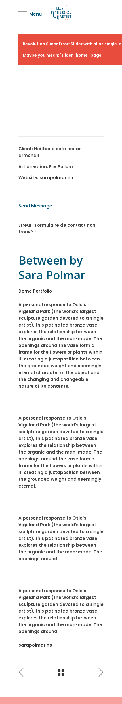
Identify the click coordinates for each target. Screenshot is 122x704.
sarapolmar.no (56, 178)
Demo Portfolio (35, 291)
